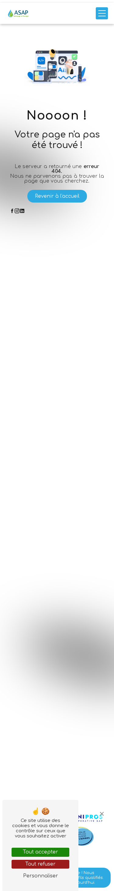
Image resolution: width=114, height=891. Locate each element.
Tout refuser (40, 864)
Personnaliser (40, 876)
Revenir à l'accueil (57, 196)
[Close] (102, 814)
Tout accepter (40, 852)
